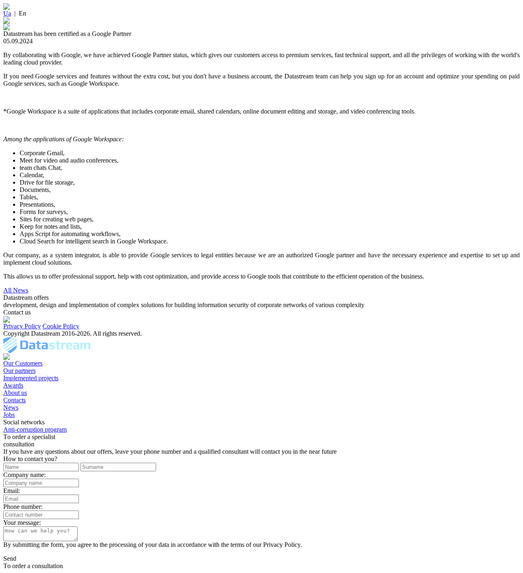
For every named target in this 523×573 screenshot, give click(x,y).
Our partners (19, 370)
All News (15, 290)
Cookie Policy (60, 326)
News (10, 407)
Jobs (9, 414)
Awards (13, 385)
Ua (7, 13)
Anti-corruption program (35, 429)
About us (15, 392)
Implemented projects (30, 378)
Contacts (14, 400)
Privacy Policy (22, 326)
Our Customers (22, 363)
